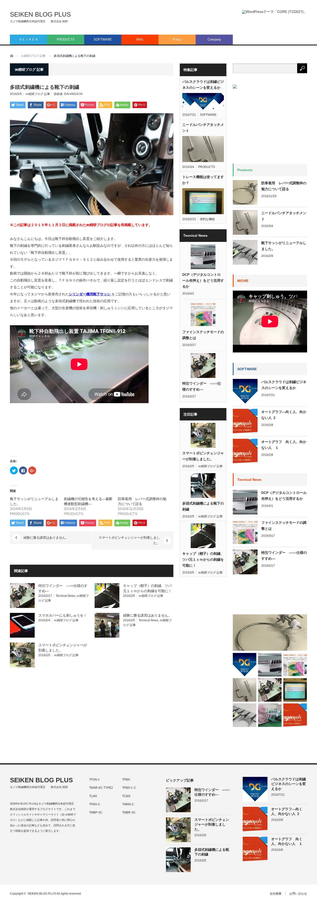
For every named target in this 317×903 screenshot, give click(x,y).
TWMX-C (128, 804)
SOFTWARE (103, 39)
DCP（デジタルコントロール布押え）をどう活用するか (203, 280)
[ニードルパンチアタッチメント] (244, 690)
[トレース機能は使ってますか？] (295, 690)
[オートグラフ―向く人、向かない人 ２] (295, 715)
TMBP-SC (96, 812)
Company (214, 39)
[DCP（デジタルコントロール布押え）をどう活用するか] (270, 664)
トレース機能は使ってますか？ (203, 180)
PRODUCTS (66, 39)
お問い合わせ (298, 893)
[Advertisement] (270, 596)
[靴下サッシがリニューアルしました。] (244, 715)
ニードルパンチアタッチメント (203, 128)
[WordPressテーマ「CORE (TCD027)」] (274, 12)
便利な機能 (207, 219)
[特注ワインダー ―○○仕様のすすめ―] (270, 690)
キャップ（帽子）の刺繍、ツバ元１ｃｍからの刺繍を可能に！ (203, 559)
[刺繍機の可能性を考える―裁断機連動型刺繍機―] (270, 715)
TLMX (93, 796)
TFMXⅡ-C (129, 787)
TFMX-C (94, 804)
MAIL (140, 39)
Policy (177, 39)
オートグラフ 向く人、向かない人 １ (283, 445)
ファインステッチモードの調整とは (203, 335)
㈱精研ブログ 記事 (38, 94)
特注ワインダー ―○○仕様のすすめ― (201, 386)
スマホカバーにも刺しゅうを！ (62, 615)
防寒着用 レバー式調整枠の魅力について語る (283, 186)
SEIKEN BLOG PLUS (40, 14)
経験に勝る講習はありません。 (46, 537)
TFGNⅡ (94, 779)
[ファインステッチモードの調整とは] (295, 664)
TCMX (126, 796)
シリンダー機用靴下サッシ (89, 294)
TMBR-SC (129, 812)
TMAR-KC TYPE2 (101, 787)
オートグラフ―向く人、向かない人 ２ (283, 415)
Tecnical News (65, 596)
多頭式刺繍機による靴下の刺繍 (203, 506)
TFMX (126, 779)
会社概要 (276, 893)
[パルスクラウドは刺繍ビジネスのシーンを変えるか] (244, 664)
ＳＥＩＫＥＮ (28, 39)
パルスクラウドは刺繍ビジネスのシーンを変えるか (203, 85)
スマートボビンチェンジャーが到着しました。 (129, 540)
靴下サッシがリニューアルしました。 (283, 246)
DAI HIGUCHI (73, 94)
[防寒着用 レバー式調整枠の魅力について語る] (270, 632)
